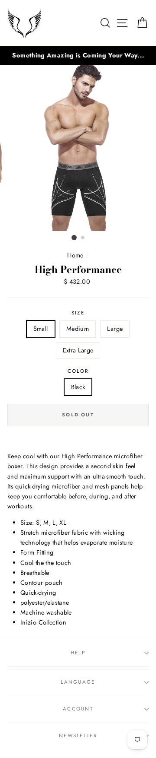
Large (115, 328)
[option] (78, 55)
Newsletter (78, 735)
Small (40, 328)
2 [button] (83, 238)
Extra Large (78, 350)
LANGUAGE (78, 682)
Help (78, 652)
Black (78, 387)
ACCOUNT (78, 708)
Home (75, 255)
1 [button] (74, 237)
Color (78, 371)
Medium (77, 328)
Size (78, 312)
